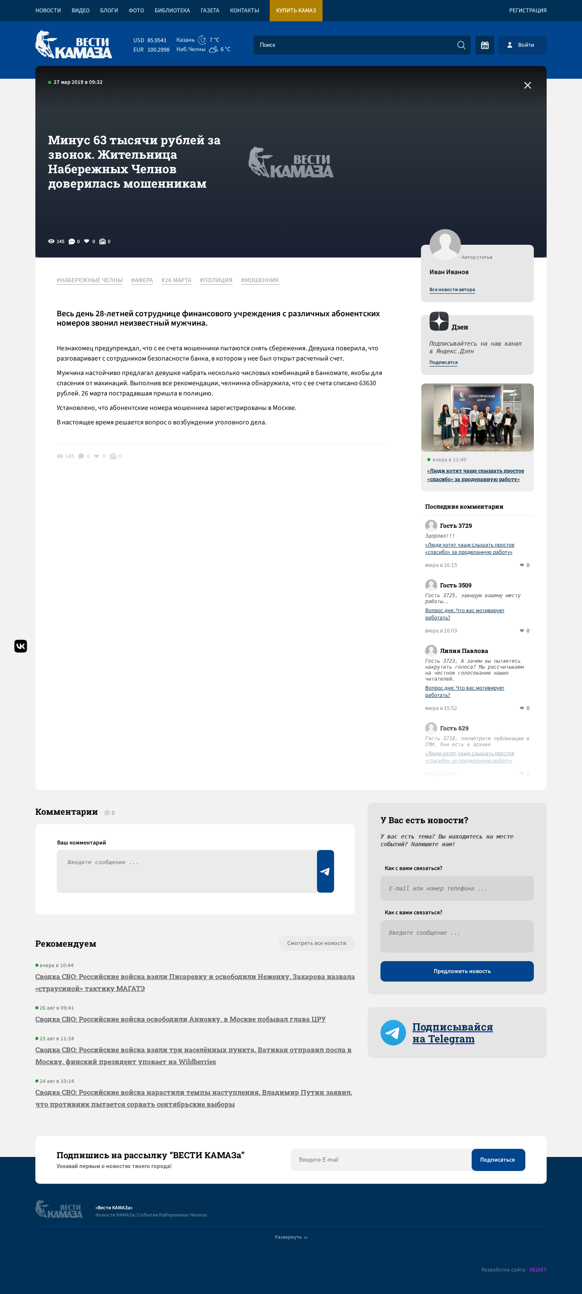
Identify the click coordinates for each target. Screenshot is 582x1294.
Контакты (244, 10)
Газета (210, 10)
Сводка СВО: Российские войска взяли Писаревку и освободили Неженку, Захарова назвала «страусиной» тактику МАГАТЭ (195, 982)
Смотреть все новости (316, 943)
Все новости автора (452, 289)
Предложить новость (462, 971)
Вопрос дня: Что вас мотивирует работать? (464, 614)
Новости (48, 10)
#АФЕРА (142, 280)
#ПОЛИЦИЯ (216, 280)
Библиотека (172, 10)
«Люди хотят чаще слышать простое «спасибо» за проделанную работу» (475, 474)
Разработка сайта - (514, 1270)
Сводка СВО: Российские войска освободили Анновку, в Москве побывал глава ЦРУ (180, 1018)
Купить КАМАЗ (296, 10)
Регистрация (528, 10)
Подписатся (443, 362)
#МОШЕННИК (260, 280)
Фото (136, 10)
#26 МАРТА (176, 280)
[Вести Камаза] (73, 45)
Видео (80, 10)
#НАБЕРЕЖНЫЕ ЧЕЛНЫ (90, 280)
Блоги (109, 10)
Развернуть (288, 1237)
